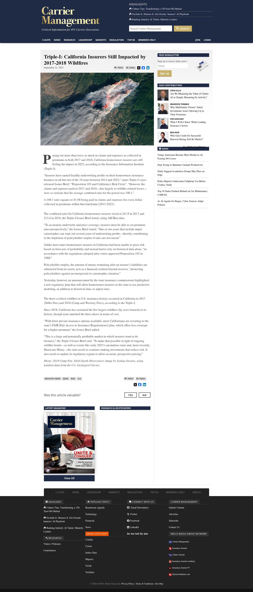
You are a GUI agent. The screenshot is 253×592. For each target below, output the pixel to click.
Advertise (173, 514)
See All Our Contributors (194, 146)
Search (184, 28)
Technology (91, 514)
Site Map (159, 583)
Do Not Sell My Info (137, 533)
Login (207, 39)
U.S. (79, 379)
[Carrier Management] (82, 16)
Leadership (85, 39)
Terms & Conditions (145, 583)
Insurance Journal (179, 548)
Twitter (133, 514)
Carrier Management (180, 541)
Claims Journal (178, 554)
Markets (101, 39)
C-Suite (46, 39)
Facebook (134, 520)
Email (132, 68)
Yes (130, 395)
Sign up (164, 73)
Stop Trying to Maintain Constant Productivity (180, 164)
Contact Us (174, 527)
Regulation (116, 39)
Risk (73, 379)
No (145, 395)
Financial (89, 520)
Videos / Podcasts (52, 543)
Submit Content (176, 507)
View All (69, 478)
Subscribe (173, 520)
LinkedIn (134, 527)
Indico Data (91, 552)
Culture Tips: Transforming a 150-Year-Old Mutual (157, 8)
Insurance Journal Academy (183, 561)
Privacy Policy (127, 583)
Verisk (88, 565)
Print (120, 68)
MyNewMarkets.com (181, 574)
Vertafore (89, 572)
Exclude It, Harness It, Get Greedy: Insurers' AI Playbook (160, 14)
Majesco (89, 559)
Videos (196, 492)
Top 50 (131, 39)
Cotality (89, 539)
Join (197, 39)
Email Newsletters (139, 507)
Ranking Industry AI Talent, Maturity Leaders (154, 19)
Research (69, 39)
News (57, 39)
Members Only (147, 39)
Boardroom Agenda (94, 507)
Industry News (52, 379)
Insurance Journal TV (181, 567)
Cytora (88, 546)
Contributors (50, 550)
